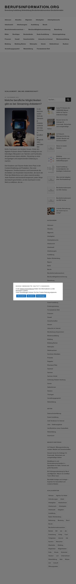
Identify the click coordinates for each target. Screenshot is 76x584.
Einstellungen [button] (41, 296)
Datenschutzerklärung (27, 289)
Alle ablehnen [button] (31, 295)
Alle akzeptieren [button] (21, 295)
